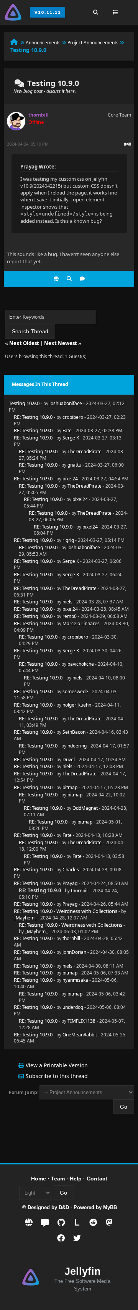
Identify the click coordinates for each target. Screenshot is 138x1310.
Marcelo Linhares (81, 623)
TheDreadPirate (84, 451)
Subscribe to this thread (57, 1076)
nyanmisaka (75, 980)
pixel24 (70, 478)
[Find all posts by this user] (69, 279)
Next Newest (60, 343)
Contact (97, 1178)
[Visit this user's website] (56, 279)
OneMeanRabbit (79, 1034)
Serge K (70, 438)
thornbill (80, 890)
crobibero (72, 417)
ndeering (77, 746)
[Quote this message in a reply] (82, 279)
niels (67, 601)
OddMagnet (85, 808)
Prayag (69, 883)
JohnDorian (74, 952)
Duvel (68, 759)
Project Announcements (92, 42)
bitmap (69, 787)
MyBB (110, 1207)
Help (76, 1178)
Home (38, 1178)
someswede (75, 691)
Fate (67, 430)
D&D (64, 1207)
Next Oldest (24, 343)
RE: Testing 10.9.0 (33, 416)
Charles (70, 869)
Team (58, 1178)
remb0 (69, 616)
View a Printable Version (57, 1065)
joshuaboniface (65, 403)
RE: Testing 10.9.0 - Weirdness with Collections (65, 911)
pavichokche (80, 664)
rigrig (68, 540)
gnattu (74, 465)
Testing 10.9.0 (24, 403)
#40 (127, 144)
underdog (72, 1007)
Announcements (43, 42)
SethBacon (73, 732)
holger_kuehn (76, 705)
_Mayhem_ (25, 917)
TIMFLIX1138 (81, 1021)
